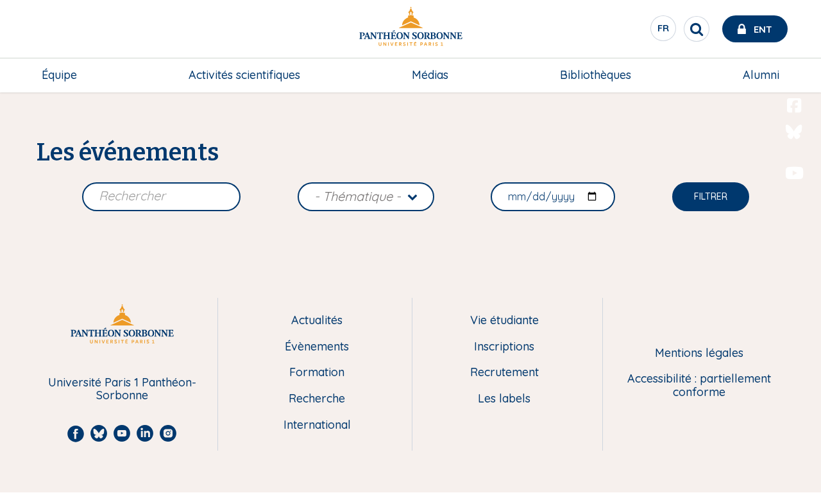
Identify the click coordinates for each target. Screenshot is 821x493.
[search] (696, 29)
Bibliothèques (595, 74)
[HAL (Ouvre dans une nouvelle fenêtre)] (794, 199)
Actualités (317, 320)
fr (663, 31)
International (317, 425)
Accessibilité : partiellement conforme (699, 385)
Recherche (317, 399)
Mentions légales (699, 353)
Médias (430, 74)
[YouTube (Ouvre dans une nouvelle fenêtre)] (794, 173)
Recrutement (504, 372)
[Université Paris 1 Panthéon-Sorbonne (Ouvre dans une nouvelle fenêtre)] (410, 29)
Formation (316, 372)
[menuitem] (59, 75)
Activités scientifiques (244, 74)
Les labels (504, 399)
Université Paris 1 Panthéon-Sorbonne (122, 389)
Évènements (317, 347)
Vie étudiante (504, 320)
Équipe (59, 74)
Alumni (761, 74)
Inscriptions (504, 347)
